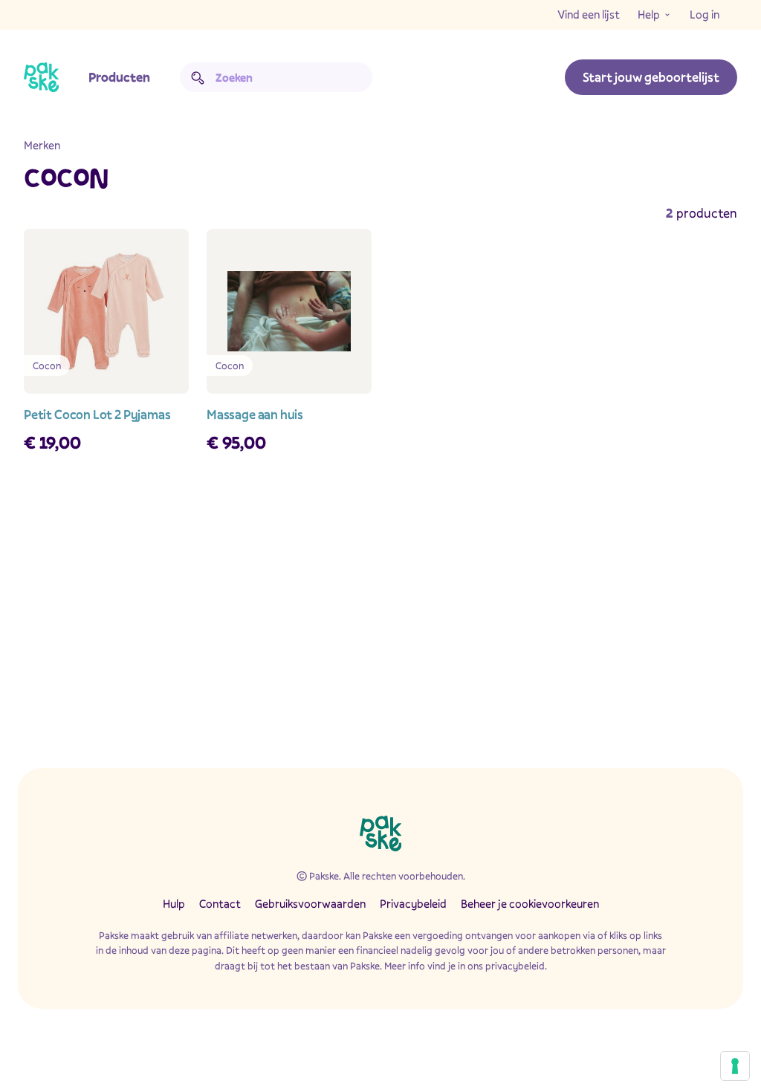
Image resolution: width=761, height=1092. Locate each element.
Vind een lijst (588, 14)
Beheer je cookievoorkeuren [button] (530, 903)
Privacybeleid (413, 903)
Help (649, 14)
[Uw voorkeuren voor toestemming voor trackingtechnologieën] (735, 1066)
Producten (119, 76)
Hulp (174, 903)
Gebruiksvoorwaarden (310, 903)
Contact (220, 903)
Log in (704, 14)
